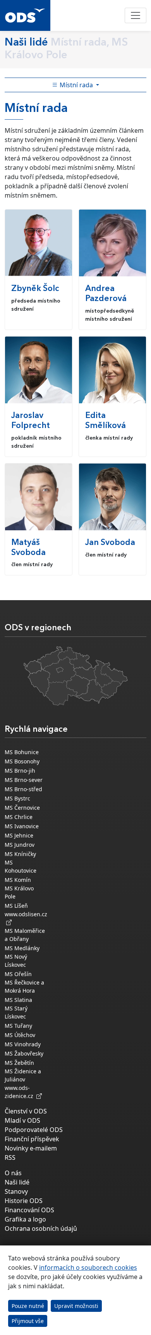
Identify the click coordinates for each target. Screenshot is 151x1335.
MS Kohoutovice (20, 866)
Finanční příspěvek (32, 1139)
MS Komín (18, 879)
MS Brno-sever (24, 779)
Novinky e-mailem (31, 1148)
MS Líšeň (16, 905)
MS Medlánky (22, 948)
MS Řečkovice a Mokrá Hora (24, 986)
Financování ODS (29, 1210)
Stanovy (16, 1191)
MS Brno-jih (20, 770)
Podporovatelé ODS (34, 1129)
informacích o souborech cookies (88, 1267)
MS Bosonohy (22, 761)
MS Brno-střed (23, 789)
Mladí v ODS (22, 1120)
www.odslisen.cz (26, 918)
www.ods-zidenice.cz (20, 1092)
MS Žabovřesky (24, 1053)
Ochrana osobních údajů (41, 1228)
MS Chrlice (19, 817)
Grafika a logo (25, 1219)
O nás (13, 1173)
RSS (10, 1157)
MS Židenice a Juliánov (23, 1075)
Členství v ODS (26, 1111)
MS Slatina (18, 999)
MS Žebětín (19, 1062)
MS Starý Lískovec (16, 1012)
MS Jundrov (19, 844)
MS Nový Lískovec (16, 960)
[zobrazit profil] (38, 243)
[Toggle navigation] (135, 15)
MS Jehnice (19, 835)
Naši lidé (17, 1182)
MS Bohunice (22, 752)
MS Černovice (22, 807)
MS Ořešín (18, 974)
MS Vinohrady (23, 1044)
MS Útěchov (20, 1035)
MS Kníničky (20, 854)
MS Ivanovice (22, 826)
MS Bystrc (17, 798)
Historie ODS (24, 1200)
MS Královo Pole (19, 892)
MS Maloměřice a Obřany (25, 934)
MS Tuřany (18, 1025)
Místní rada (76, 85)
